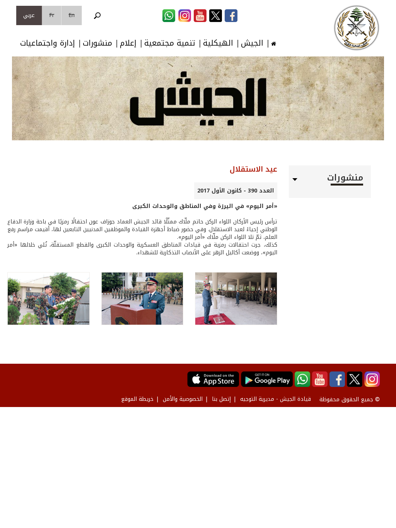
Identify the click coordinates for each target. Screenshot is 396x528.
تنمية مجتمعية (169, 43)
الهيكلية (218, 43)
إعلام (128, 43)
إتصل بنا (221, 399)
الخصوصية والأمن (183, 399)
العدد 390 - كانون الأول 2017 (235, 191)
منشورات (97, 43)
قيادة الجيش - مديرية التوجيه (275, 399)
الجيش (252, 43)
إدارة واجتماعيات (47, 43)
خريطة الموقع (137, 399)
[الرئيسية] (356, 28)
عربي (29, 15)
